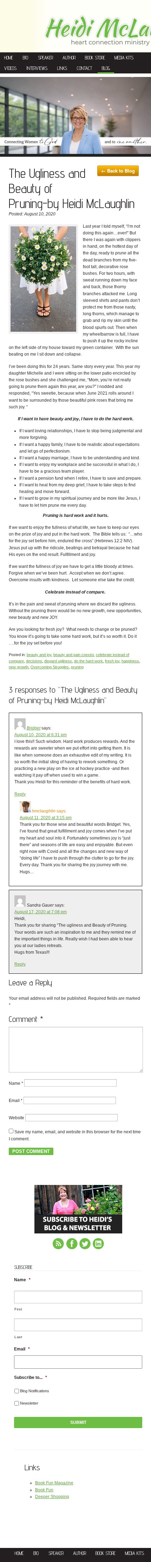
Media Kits (123, 57)
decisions (34, 661)
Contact (84, 68)
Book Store (95, 57)
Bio (25, 57)
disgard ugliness (58, 661)
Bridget (33, 728)
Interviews (36, 68)
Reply (20, 794)
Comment (26, 1019)
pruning (77, 667)
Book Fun (44, 1490)
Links (62, 68)
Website (16, 1117)
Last (18, 1337)
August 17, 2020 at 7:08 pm (40, 911)
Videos (10, 68)
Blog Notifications (34, 1391)
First (18, 1309)
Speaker (45, 57)
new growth (18, 667)
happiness (130, 661)
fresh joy (112, 661)
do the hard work (88, 661)
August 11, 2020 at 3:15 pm (46, 817)
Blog (106, 68)
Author (69, 57)
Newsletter (29, 1403)
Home (8, 57)
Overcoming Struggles (50, 667)
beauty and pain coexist (73, 655)
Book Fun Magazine (54, 1482)
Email (15, 1100)
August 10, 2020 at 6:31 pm (40, 734)
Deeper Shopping (52, 1496)
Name (16, 1083)
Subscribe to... (30, 1377)
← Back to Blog (118, 170)
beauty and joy (39, 655)
